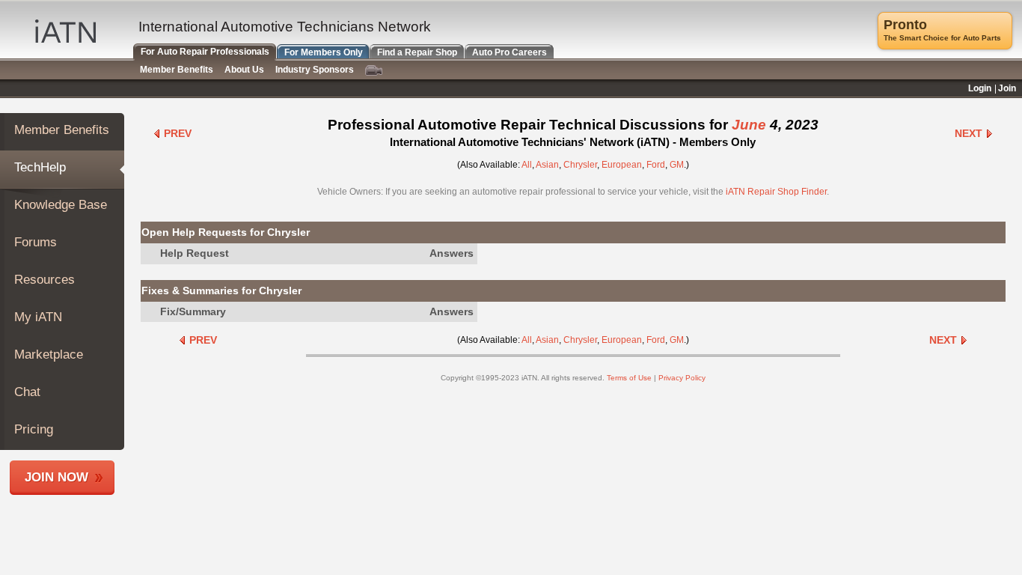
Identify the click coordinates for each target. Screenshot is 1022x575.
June (749, 125)
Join (1007, 88)
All (526, 164)
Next (970, 133)
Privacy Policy (682, 378)
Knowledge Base (60, 205)
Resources (44, 280)
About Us (244, 69)
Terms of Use (629, 378)
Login (979, 88)
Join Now (56, 477)
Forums (35, 242)
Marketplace (48, 354)
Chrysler (580, 164)
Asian (547, 164)
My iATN (38, 317)
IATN (65, 31)
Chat (27, 392)
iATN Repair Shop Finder (776, 191)
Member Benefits (61, 130)
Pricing (33, 429)
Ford (655, 164)
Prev (176, 133)
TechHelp (40, 167)
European (622, 164)
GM (677, 164)
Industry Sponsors (314, 69)
